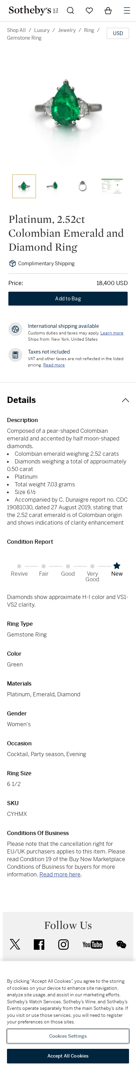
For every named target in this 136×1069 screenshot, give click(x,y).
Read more (54, 365)
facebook (39, 944)
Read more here (60, 874)
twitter (15, 944)
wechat (121, 944)
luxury (42, 30)
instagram (63, 944)
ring (89, 30)
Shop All (16, 30)
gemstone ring (24, 38)
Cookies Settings (68, 1036)
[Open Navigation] (126, 10)
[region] (68, 1015)
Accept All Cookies (68, 1056)
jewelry (67, 30)
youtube (93, 944)
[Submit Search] (70, 10)
